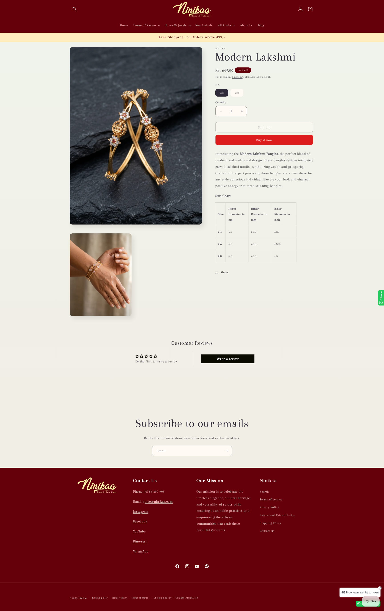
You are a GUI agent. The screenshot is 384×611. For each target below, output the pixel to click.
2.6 (224, 94)
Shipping (237, 76)
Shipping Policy (270, 523)
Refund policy (100, 598)
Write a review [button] (227, 359)
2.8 (239, 94)
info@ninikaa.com (159, 502)
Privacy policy (119, 598)
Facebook (140, 522)
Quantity (220, 102)
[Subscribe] (227, 451)
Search (264, 491)
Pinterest (139, 541)
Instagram (140, 512)
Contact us (267, 530)
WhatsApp (140, 551)
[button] (75, 9)
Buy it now (264, 140)
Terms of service (271, 499)
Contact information (187, 598)
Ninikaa (83, 598)
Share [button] (224, 272)
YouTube (139, 531)
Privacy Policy (269, 507)
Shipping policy (163, 598)
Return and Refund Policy (277, 515)
